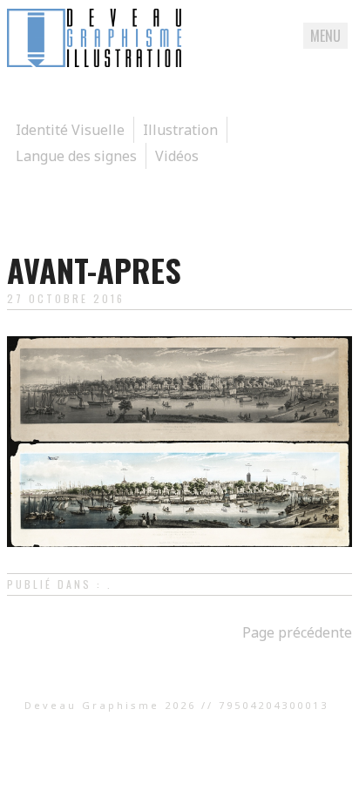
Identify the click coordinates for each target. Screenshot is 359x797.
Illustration (180, 129)
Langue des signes (76, 155)
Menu (325, 35)
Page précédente (297, 632)
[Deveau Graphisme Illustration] (94, 61)
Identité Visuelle (70, 129)
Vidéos (177, 155)
